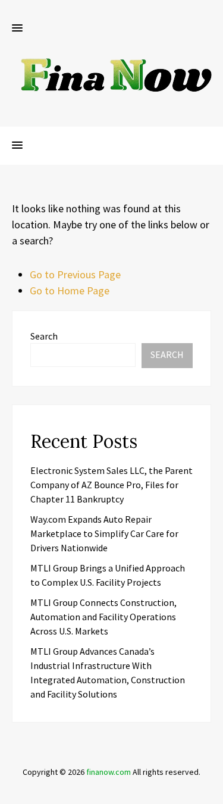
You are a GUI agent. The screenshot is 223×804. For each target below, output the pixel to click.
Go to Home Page (69, 290)
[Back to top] (211, 792)
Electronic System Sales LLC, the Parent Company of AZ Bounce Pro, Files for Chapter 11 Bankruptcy (111, 484)
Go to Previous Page (75, 274)
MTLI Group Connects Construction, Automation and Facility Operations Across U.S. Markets (103, 616)
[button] (17, 28)
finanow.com (108, 772)
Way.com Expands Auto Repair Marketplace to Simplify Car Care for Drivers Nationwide (104, 533)
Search (44, 336)
